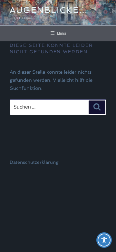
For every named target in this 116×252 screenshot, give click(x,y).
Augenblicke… (49, 10)
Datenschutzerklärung (34, 162)
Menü (61, 33)
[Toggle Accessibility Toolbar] (104, 240)
